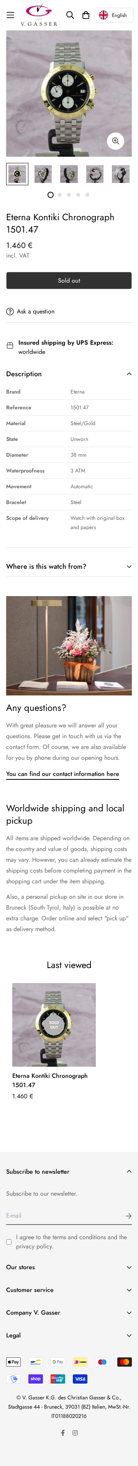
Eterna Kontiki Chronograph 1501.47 (50, 1080)
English (119, 15)
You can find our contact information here (62, 773)
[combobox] (114, 15)
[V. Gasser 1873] (39, 15)
